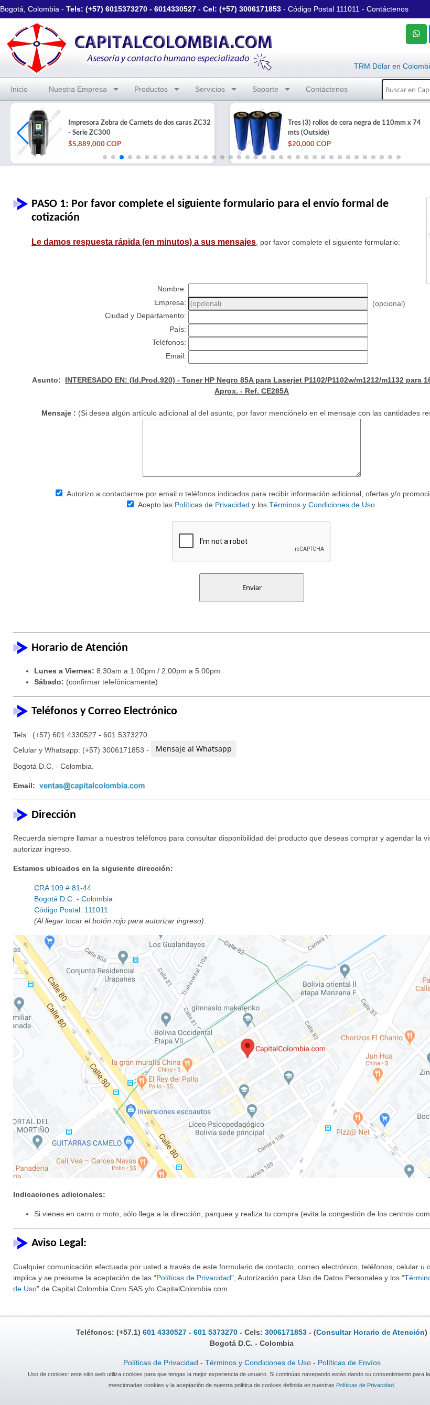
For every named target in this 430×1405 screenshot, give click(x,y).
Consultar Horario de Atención (370, 1332)
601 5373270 (216, 1332)
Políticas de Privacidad (212, 504)
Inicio (19, 89)
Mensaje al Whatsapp (194, 749)
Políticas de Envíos (349, 1362)
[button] (23, 133)
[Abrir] (36, 133)
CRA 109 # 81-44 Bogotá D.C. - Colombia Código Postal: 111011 (73, 899)
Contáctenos (387, 9)
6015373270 (126, 9)
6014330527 (175, 9)
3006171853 (260, 9)
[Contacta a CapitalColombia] (140, 46)
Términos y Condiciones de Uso (322, 504)
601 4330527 (165, 1332)
